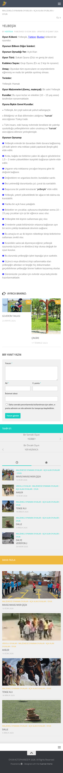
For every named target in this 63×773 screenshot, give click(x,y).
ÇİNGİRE (35, 338)
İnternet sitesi (11, 393)
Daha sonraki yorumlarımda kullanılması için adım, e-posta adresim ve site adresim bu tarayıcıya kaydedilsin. (30, 406)
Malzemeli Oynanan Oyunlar (17, 10)
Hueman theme (46, 764)
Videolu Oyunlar (23, 486)
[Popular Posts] (46, 463)
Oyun (4, 14)
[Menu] (59, 3)
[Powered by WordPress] (22, 764)
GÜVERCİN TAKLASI (11, 316)
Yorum (8, 363)
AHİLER (19, 492)
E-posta (37, 383)
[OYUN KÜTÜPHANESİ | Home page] (5, 3)
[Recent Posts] (17, 463)
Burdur (40, 37)
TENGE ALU (21, 508)
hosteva (9, 31)
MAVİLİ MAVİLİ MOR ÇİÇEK (28, 476)
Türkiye (32, 37)
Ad (7, 383)
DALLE (19, 524)
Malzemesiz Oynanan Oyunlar (29, 470)
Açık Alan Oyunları (43, 10)
